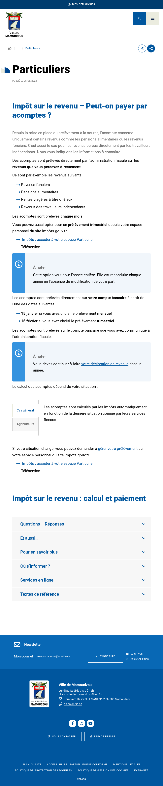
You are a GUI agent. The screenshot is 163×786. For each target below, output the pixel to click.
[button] (139, 18)
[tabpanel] (95, 418)
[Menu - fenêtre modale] (152, 18)
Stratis (81, 779)
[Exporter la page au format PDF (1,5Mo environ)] (142, 48)
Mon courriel (23, 656)
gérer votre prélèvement (118, 448)
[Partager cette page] (151, 48)
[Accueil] (10, 48)
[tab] (25, 410)
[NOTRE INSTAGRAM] (81, 723)
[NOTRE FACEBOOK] (73, 723)
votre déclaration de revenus (104, 364)
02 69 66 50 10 (73, 704)
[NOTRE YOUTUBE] (90, 723)
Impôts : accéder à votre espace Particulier (58, 239)
